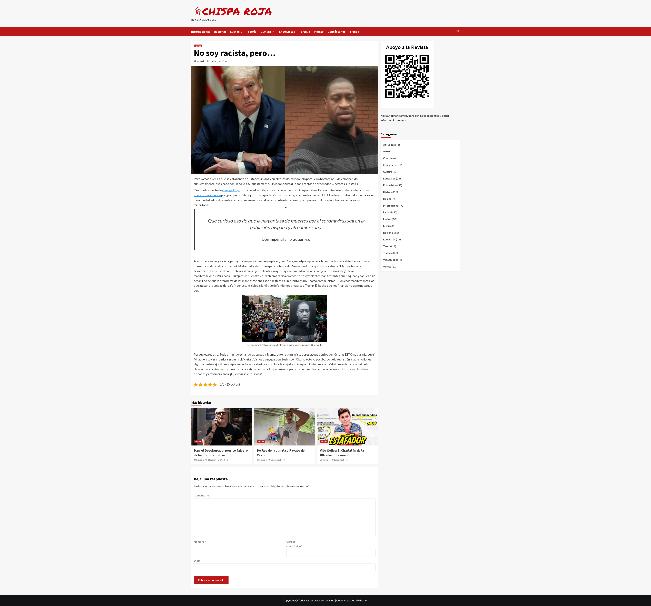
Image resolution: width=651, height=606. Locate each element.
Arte (386, 151)
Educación (389, 178)
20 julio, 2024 (276, 460)
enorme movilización (207, 195)
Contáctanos (336, 32)
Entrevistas (287, 32)
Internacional (200, 32)
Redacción (201, 61)
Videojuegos (390, 259)
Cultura (266, 32)
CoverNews (343, 600)
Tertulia (304, 32)
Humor (318, 32)
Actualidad (389, 144)
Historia (388, 192)
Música (387, 225)
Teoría (252, 32)
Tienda (354, 32)
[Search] (458, 31)
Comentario (202, 495)
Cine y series (390, 164)
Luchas (235, 32)
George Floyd (231, 190)
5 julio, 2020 (215, 61)
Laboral (387, 212)
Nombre (200, 541)
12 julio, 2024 (339, 460)
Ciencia (387, 158)
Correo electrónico (294, 544)
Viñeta (387, 266)
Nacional (220, 32)
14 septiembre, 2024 (215, 460)
